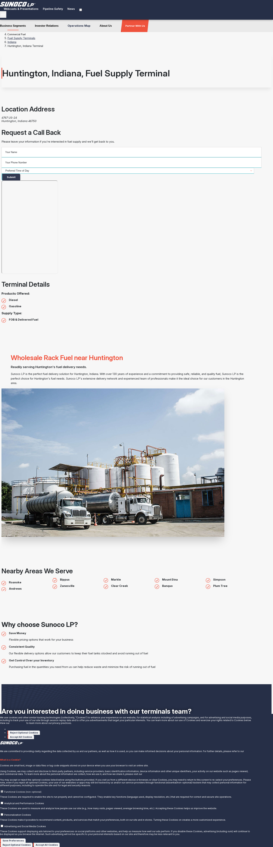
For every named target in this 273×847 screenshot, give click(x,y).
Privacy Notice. (151, 774)
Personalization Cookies (17, 814)
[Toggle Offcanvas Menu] (3, 14)
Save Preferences (13, 840)
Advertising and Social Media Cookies (25, 826)
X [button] (0, 746)
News (71, 8)
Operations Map (79, 25)
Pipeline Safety (53, 8)
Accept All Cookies (21, 737)
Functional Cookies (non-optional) (22, 791)
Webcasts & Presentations (21, 8)
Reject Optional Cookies (24, 732)
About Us (106, 25)
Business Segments (13, 25)
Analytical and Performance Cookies (24, 803)
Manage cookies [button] (17, 729)
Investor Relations (46, 25)
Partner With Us (135, 25)
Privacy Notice (18, 723)
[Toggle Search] (80, 10)
